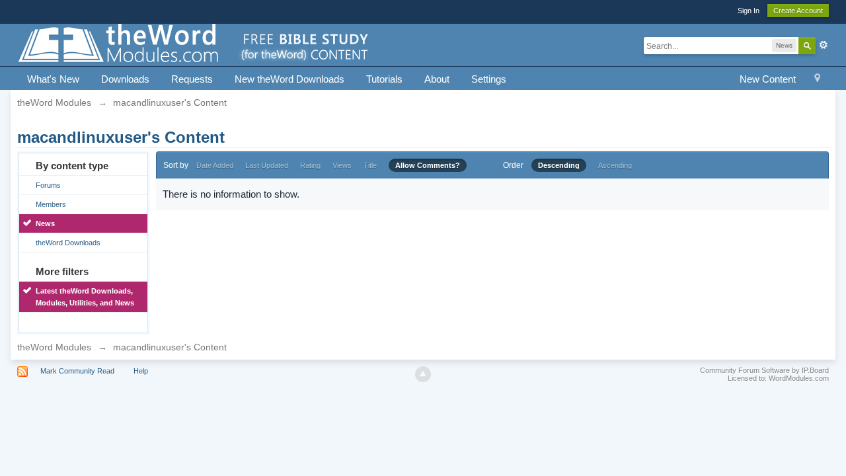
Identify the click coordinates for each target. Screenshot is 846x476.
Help (141, 371)
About (436, 79)
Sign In (748, 11)
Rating (310, 165)
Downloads (125, 79)
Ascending (615, 165)
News (45, 223)
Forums (48, 185)
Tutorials (384, 79)
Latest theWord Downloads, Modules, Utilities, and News (85, 297)
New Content (768, 79)
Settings (488, 79)
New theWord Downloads (289, 79)
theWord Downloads (68, 243)
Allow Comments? (427, 165)
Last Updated (266, 165)
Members (51, 204)
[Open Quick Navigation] (817, 79)
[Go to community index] (194, 44)
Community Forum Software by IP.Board (764, 370)
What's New (53, 79)
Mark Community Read (77, 371)
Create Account (798, 11)
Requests (192, 79)
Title (370, 165)
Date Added (214, 165)
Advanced (823, 45)
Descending (559, 165)
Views (342, 165)
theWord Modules (54, 347)
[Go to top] (423, 374)
